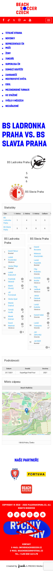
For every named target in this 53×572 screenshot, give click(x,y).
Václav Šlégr (13, 266)
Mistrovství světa (15, 79)
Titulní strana (13, 33)
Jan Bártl (37, 341)
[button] (26, 411)
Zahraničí (11, 75)
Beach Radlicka (26, 388)
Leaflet (29, 434)
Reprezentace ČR (14, 43)
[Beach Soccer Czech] (26, 8)
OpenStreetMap (40, 434)
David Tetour (13, 251)
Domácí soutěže (14, 69)
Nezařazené (12, 106)
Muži (8, 48)
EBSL (8, 84)
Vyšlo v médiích (14, 100)
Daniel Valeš (39, 315)
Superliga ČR (12, 64)
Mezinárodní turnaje (17, 89)
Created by (12, 566)
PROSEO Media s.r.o (37, 566)
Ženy (8, 53)
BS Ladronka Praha (7, 220)
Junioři (9, 58)
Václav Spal (12, 299)
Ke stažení (11, 95)
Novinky (10, 38)
